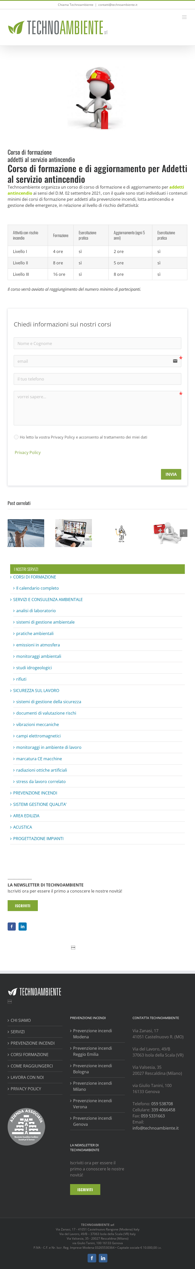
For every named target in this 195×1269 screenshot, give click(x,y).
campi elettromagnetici (38, 736)
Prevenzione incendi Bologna (92, 1069)
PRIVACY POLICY (26, 1089)
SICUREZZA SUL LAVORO (36, 690)
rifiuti (21, 679)
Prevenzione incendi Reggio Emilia (92, 1051)
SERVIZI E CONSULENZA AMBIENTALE (48, 599)
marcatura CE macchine (39, 759)
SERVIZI (18, 1032)
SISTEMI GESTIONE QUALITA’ (40, 804)
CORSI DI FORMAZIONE (34, 577)
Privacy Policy (27, 452)
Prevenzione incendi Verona (92, 1104)
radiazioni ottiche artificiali (41, 770)
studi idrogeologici (34, 667)
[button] (11, 533)
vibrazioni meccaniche (37, 724)
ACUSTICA (22, 827)
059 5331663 (153, 1116)
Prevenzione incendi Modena (92, 1034)
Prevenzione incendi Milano (92, 1086)
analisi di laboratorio (36, 610)
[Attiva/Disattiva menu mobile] (184, 17)
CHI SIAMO (21, 1020)
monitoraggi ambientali (38, 656)
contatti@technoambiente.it (117, 5)
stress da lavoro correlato (41, 781)
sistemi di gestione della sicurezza (48, 701)
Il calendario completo (37, 588)
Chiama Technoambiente (75, 5)
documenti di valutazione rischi (46, 713)
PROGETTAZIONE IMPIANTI (38, 838)
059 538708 (162, 1104)
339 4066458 (163, 1110)
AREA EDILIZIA (26, 816)
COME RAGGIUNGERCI (32, 1066)
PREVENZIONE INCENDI (35, 793)
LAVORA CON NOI (27, 1077)
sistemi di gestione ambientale (45, 622)
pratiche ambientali (35, 633)
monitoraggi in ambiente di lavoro (49, 747)
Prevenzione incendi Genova (92, 1121)
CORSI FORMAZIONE (29, 1054)
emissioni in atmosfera (38, 645)
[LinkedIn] (23, 926)
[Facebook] (12, 926)
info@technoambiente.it (156, 1128)
